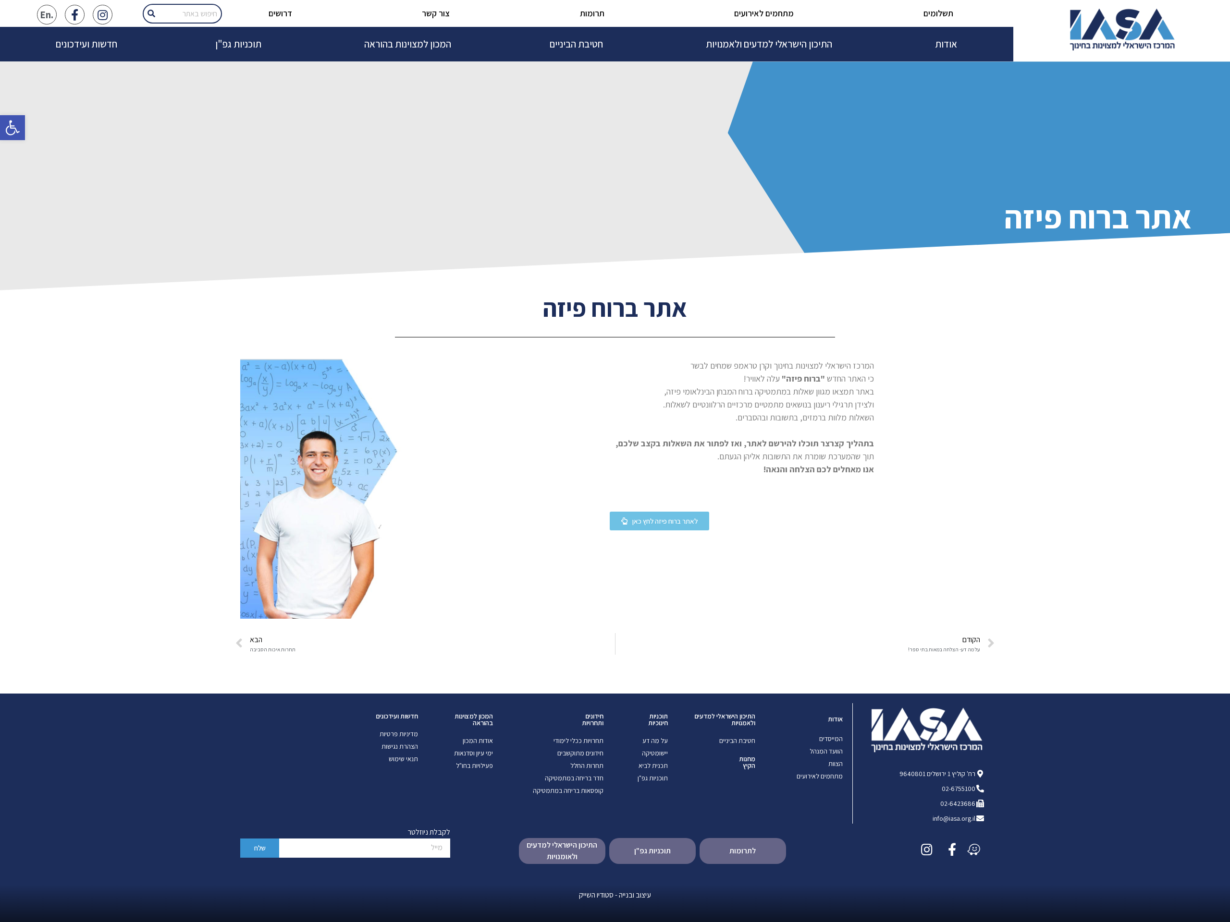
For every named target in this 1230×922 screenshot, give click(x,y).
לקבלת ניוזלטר (429, 832)
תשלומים (938, 13)
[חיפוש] (151, 14)
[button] (659, 521)
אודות (946, 43)
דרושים (280, 13)
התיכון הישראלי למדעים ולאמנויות (769, 43)
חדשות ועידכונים (86, 43)
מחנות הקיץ (747, 762)
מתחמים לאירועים (764, 13)
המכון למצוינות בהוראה (407, 43)
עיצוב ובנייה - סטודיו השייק (615, 895)
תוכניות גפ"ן (238, 43)
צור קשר (436, 13)
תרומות (592, 13)
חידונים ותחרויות (592, 719)
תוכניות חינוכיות (658, 719)
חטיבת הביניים (576, 43)
